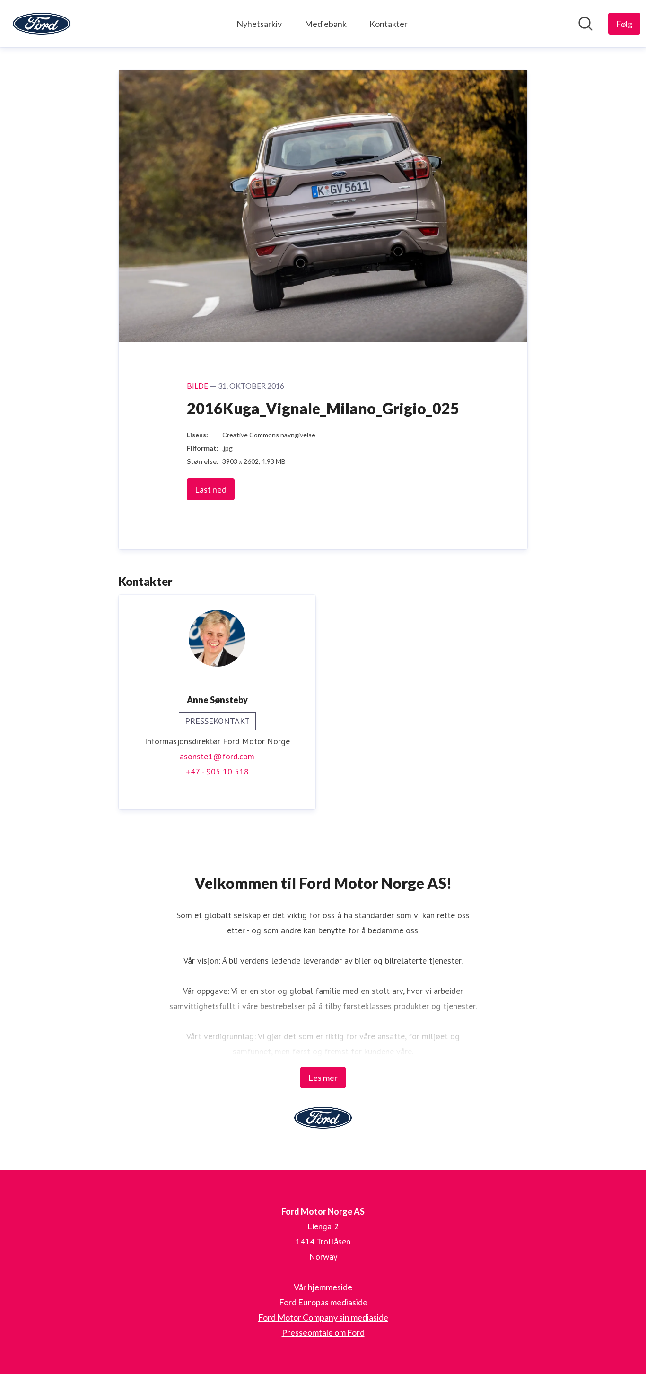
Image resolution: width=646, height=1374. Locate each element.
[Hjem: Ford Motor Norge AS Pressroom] (42, 24)
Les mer (323, 1077)
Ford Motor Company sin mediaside (323, 1317)
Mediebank (326, 23)
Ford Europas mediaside (323, 1302)
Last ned (211, 489)
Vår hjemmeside (323, 1287)
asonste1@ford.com (217, 756)
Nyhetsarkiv (259, 23)
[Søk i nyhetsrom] (585, 23)
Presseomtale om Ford (323, 1332)
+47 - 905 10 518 (217, 771)
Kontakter (388, 23)
